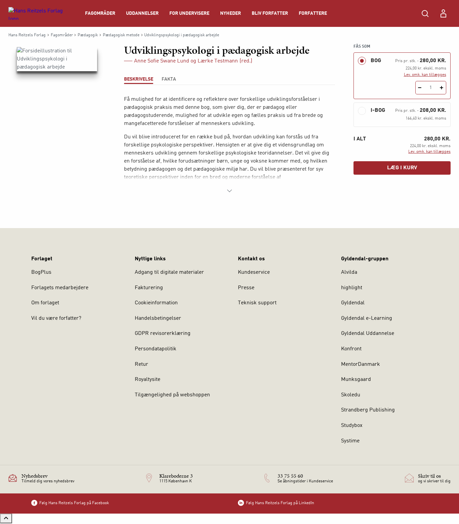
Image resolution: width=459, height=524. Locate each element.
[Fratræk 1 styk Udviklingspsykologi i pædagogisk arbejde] (420, 87)
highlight (351, 288)
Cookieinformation (156, 303)
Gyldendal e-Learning (366, 318)
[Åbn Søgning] (425, 13)
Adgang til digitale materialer (169, 272)
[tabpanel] (229, 145)
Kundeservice (254, 272)
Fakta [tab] (169, 79)
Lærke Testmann (218, 61)
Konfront (351, 349)
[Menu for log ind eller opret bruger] (443, 13)
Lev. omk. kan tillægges (425, 75)
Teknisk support (257, 303)
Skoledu (350, 395)
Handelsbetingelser (158, 318)
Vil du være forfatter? (56, 318)
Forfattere (313, 13)
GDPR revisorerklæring (163, 333)
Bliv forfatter (270, 13)
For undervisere (189, 13)
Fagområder (100, 13)
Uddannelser (142, 13)
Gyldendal (353, 303)
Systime (350, 441)
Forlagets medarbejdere (59, 288)
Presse (246, 288)
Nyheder (230, 13)
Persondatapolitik (155, 349)
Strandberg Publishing (368, 410)
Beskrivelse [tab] (138, 79)
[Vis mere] (229, 191)
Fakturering (149, 288)
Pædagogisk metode (121, 35)
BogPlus (41, 272)
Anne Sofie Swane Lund (161, 61)
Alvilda (349, 272)
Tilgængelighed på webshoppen (172, 395)
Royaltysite (147, 379)
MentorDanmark (360, 364)
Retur (141, 364)
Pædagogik (88, 35)
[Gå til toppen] (6, 518)
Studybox (352, 425)
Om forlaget (45, 303)
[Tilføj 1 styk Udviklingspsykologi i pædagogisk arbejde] (441, 87)
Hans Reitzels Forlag (27, 35)
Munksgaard (356, 379)
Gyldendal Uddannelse (367, 333)
